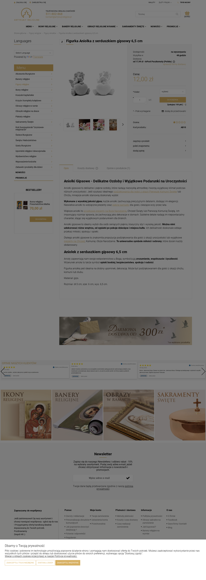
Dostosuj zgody (45, 563)
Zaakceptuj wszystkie (68, 563)
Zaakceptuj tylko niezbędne (20, 563)
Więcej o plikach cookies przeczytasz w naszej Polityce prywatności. (41, 556)
